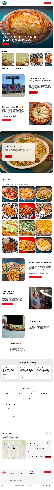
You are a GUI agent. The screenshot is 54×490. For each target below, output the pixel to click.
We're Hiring (20, 3)
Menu (10, 3)
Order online (48, 456)
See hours (41, 456)
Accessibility (19, 480)
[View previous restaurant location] (46, 433)
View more (5, 374)
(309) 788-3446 (38, 447)
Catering (15, 3)
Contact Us (22, 474)
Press (31, 474)
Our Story (32, 473)
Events (11, 474)
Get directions (49, 443)
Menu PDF (32, 3)
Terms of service (13, 480)
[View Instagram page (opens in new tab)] (2, 485)
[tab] (5, 437)
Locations (27, 3)
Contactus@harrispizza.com (40, 448)
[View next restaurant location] (50, 433)
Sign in (42, 3)
